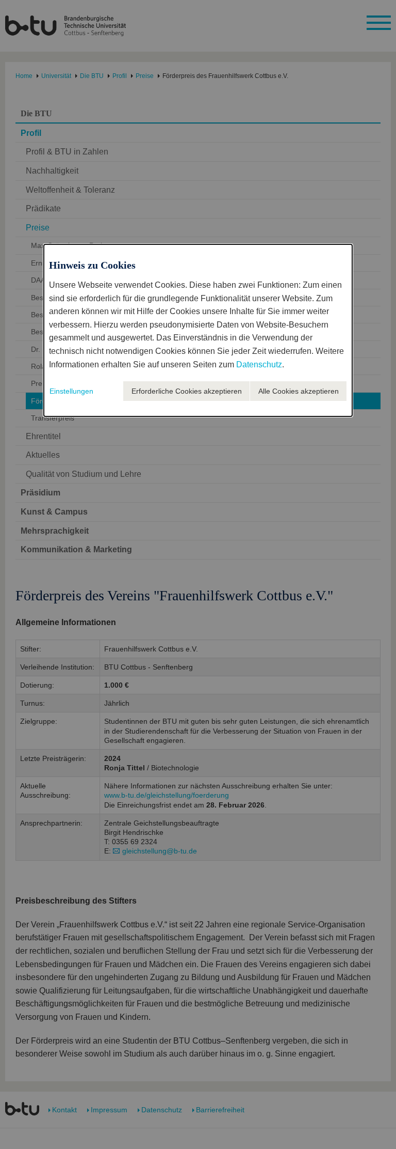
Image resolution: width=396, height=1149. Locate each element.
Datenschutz (259, 364)
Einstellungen (71, 391)
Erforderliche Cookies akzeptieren (186, 391)
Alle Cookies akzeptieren (298, 391)
